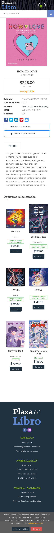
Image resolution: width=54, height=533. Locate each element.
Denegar (36, 529)
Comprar (15, 251)
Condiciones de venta (27, 469)
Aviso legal (27, 465)
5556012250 (27, 442)
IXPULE (38, 290)
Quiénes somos (27, 492)
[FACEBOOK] (25, 430)
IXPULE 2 (15, 231)
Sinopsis (12, 145)
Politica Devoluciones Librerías (27, 501)
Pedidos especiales (27, 496)
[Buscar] (50, 13)
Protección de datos (27, 474)
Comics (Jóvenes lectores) (35, 106)
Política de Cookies (27, 478)
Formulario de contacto (27, 451)
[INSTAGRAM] (29, 430)
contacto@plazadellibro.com (27, 446)
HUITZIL (16, 290)
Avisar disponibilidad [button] (24, 133)
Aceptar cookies (21, 529)
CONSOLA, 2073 (38, 237)
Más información (35, 523)
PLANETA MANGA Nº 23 (38, 352)
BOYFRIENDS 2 (15, 351)
